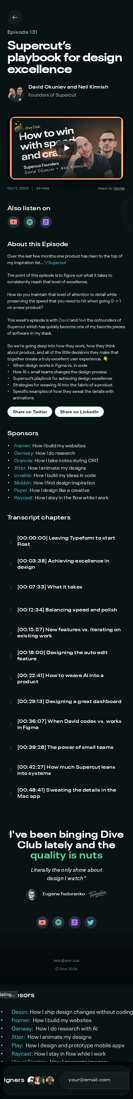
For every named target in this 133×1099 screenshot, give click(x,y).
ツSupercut (55, 263)
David (64, 320)
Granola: (24, 460)
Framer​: (23, 446)
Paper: (22, 490)
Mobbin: (23, 483)
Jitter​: (21, 468)
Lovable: (24, 475)
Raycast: (24, 498)
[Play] (66, 148)
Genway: (25, 453)
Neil (82, 320)
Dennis (119, 188)
